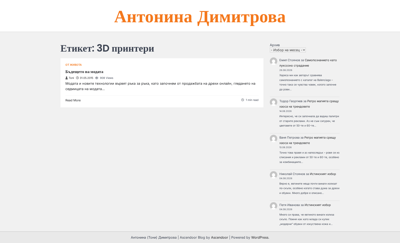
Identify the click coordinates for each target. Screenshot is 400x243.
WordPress (259, 237)
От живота (73, 64)
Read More (73, 100)
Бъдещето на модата (84, 71)
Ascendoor (219, 237)
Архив (275, 45)
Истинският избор (323, 174)
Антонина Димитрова (200, 15)
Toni (71, 77)
